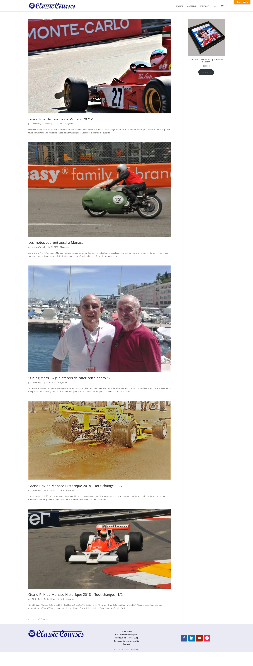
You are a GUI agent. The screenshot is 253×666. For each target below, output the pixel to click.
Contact (126, 644)
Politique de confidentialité (126, 641)
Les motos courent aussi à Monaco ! (57, 242)
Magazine (69, 123)
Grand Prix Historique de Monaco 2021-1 (61, 119)
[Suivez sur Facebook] (184, 638)
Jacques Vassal (38, 247)
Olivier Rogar (37, 382)
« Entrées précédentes (38, 619)
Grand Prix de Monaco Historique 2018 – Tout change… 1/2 (75, 594)
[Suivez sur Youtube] (199, 638)
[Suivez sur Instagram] (207, 638)
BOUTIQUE (204, 6)
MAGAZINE (191, 6)
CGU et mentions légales (126, 634)
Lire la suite (206, 72)
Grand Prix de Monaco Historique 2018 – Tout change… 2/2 (75, 485)
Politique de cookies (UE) (126, 637)
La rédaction (126, 631)
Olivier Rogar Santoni (41, 123)
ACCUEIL (179, 6)
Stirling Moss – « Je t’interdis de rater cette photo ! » (69, 377)
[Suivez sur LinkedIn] (191, 638)
